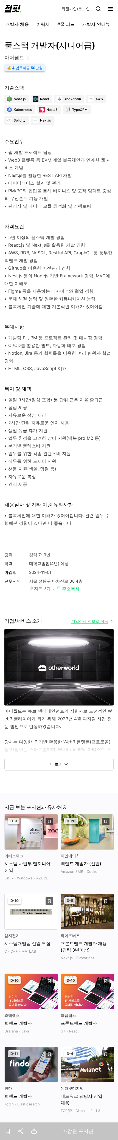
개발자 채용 (17, 24)
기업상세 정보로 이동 (89, 621)
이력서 (43, 24)
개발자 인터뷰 (96, 24)
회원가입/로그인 (75, 8)
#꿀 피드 (66, 24)
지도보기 (42, 588)
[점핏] (12, 9)
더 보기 (56, 764)
